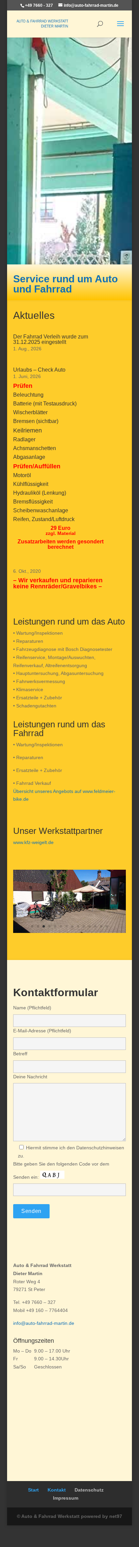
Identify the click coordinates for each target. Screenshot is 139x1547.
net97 (115, 1516)
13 (101, 926)
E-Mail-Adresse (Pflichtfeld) (42, 1030)
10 (84, 926)
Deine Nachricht (30, 1076)
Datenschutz (89, 1490)
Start (33, 1490)
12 (95, 926)
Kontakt (57, 1490)
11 (89, 926)
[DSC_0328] (69, 931)
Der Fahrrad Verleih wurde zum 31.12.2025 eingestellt (50, 339)
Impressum (65, 1498)
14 (107, 926)
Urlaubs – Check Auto (39, 370)
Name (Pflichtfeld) (32, 1007)
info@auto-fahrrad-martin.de (43, 1323)
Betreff (20, 1053)
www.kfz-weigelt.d (32, 842)
